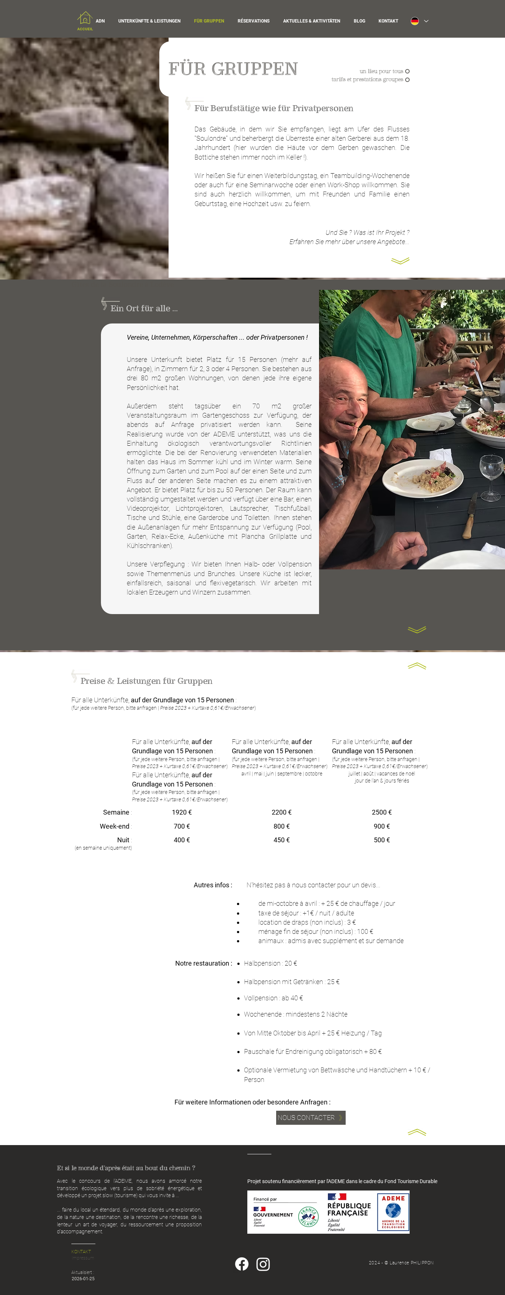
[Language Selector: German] (420, 21)
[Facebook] (242, 1264)
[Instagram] (263, 1264)
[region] (85, 22)
